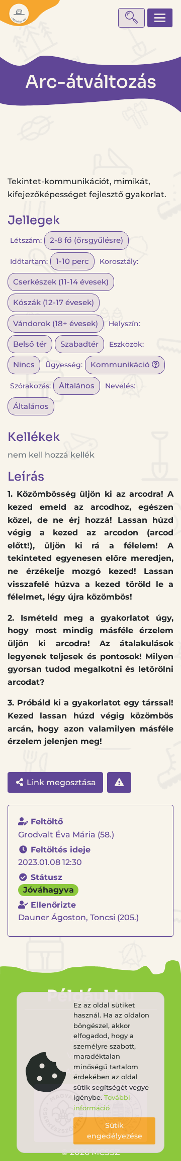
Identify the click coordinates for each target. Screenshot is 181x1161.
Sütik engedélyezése (114, 1130)
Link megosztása (60, 782)
